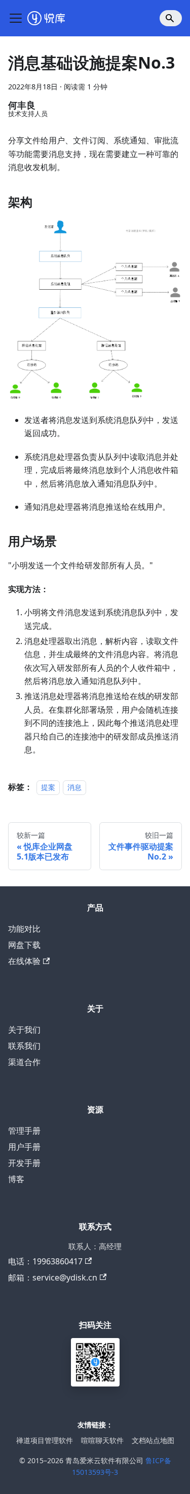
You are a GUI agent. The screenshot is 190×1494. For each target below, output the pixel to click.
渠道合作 (24, 1062)
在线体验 (24, 961)
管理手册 (24, 1130)
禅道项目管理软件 (44, 1440)
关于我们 (24, 1029)
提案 (48, 787)
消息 (74, 787)
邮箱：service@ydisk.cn (52, 1277)
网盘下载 (24, 944)
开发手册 (24, 1162)
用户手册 (24, 1146)
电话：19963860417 (45, 1261)
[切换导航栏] (15, 18)
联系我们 (24, 1045)
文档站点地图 (153, 1440)
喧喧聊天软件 (102, 1440)
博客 (16, 1179)
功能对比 (24, 928)
